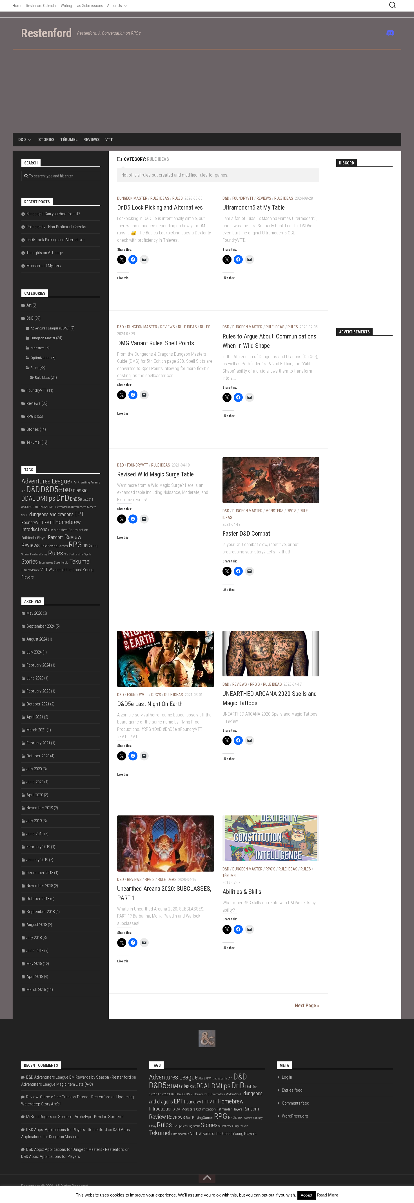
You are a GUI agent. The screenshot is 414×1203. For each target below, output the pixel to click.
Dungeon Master (132, 198)
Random (56, 537)
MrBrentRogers (39, 1116)
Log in (287, 1077)
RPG (75, 544)
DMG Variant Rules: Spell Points (155, 343)
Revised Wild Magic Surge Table (155, 474)
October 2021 (37, 704)
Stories (46, 139)
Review (72, 536)
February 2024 (38, 665)
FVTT (49, 522)
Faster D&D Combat (246, 533)
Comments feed (295, 1103)
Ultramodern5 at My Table (253, 207)
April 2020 (34, 794)
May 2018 (34, 963)
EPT (79, 514)
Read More (327, 1195)
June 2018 (34, 950)
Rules (177, 198)
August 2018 (36, 924)
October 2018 (37, 898)
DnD (62, 498)
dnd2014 (88, 500)
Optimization (40, 358)
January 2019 (37, 859)
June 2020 (34, 781)
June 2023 (34, 678)
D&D (22, 139)
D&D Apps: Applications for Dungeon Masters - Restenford (75, 1149)
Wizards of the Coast (65, 570)
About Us (114, 5)
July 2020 (34, 768)
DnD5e (76, 499)
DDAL (28, 498)
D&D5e (51, 489)
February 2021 (38, 742)
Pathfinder (28, 538)
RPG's (292, 511)
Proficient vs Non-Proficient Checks (56, 226)
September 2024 (40, 626)
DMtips (45, 498)
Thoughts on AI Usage (44, 252)
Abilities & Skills (241, 891)
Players (42, 538)
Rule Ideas (159, 198)
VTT (109, 139)
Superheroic (61, 562)
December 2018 (39, 872)
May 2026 (34, 613)
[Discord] (389, 32)
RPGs (87, 545)
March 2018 (36, 989)
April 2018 (34, 976)
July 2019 (34, 820)
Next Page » (307, 1005)
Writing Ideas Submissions (82, 5)
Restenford (46, 33)
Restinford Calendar (41, 5)
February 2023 (38, 691)
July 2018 (34, 937)
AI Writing (84, 482)
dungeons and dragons (51, 514)
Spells (88, 554)
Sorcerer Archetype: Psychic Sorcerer (91, 1116)
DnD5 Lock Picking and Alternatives (160, 207)
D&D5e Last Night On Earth (149, 703)
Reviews (91, 139)
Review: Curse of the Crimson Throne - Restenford (68, 1096)
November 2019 (39, 807)
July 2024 (34, 652)
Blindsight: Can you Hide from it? (53, 213)
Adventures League (45, 481)
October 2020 (37, 755)
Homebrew (68, 521)
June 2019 (34, 833)
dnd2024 (26, 507)
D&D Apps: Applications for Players (50, 1156)
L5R (50, 530)
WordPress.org (295, 1116)
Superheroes (46, 562)
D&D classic (75, 490)
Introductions (34, 529)
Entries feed (292, 1090)
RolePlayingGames (54, 546)
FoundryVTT (242, 198)
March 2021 (36, 730)
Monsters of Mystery (43, 265)
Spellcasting (76, 554)
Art (29, 305)
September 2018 (40, 911)
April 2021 (34, 717)
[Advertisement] (207, 92)
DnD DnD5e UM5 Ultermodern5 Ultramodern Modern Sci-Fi (206, 1094)
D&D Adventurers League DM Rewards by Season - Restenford (78, 1077)
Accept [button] (306, 1195)
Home (17, 5)
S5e (66, 554)
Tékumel (69, 139)
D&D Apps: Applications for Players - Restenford (66, 1129)
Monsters (275, 511)
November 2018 (39, 885)
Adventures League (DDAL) (50, 328)
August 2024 (36, 639)
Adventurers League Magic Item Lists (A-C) (57, 1084)
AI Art (74, 482)
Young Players (245, 1133)
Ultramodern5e (30, 570)
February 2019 (38, 846)
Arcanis (95, 482)
